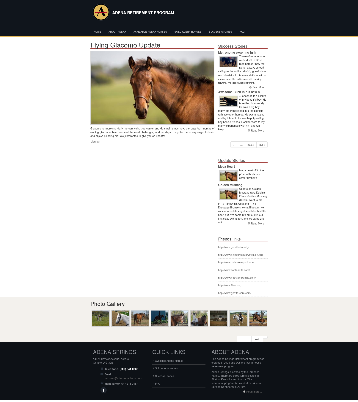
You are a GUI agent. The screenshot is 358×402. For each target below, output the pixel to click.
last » (262, 144)
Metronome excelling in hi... (238, 52)
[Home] (100, 13)
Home (97, 31)
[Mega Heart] (228, 175)
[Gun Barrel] (120, 318)
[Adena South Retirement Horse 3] (139, 318)
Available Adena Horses (150, 31)
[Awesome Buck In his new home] (228, 101)
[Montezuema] (257, 318)
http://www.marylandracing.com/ (237, 277)
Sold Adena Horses (188, 31)
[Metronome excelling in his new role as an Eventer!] (228, 61)
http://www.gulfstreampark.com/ (236, 262)
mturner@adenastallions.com (123, 378)
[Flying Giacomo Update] (152, 88)
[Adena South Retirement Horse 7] (198, 318)
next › (250, 144)
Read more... (254, 391)
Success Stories (220, 31)
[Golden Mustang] (228, 194)
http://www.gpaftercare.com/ (234, 293)
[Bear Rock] (100, 318)
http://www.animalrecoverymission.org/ (240, 255)
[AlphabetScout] (218, 318)
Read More (258, 87)
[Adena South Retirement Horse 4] (179, 318)
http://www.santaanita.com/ (234, 270)
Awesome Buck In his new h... (240, 92)
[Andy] (159, 318)
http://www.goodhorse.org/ (233, 247)
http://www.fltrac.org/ (230, 285)
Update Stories (231, 160)
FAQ (242, 31)
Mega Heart (226, 166)
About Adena (117, 31)
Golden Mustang (230, 185)
